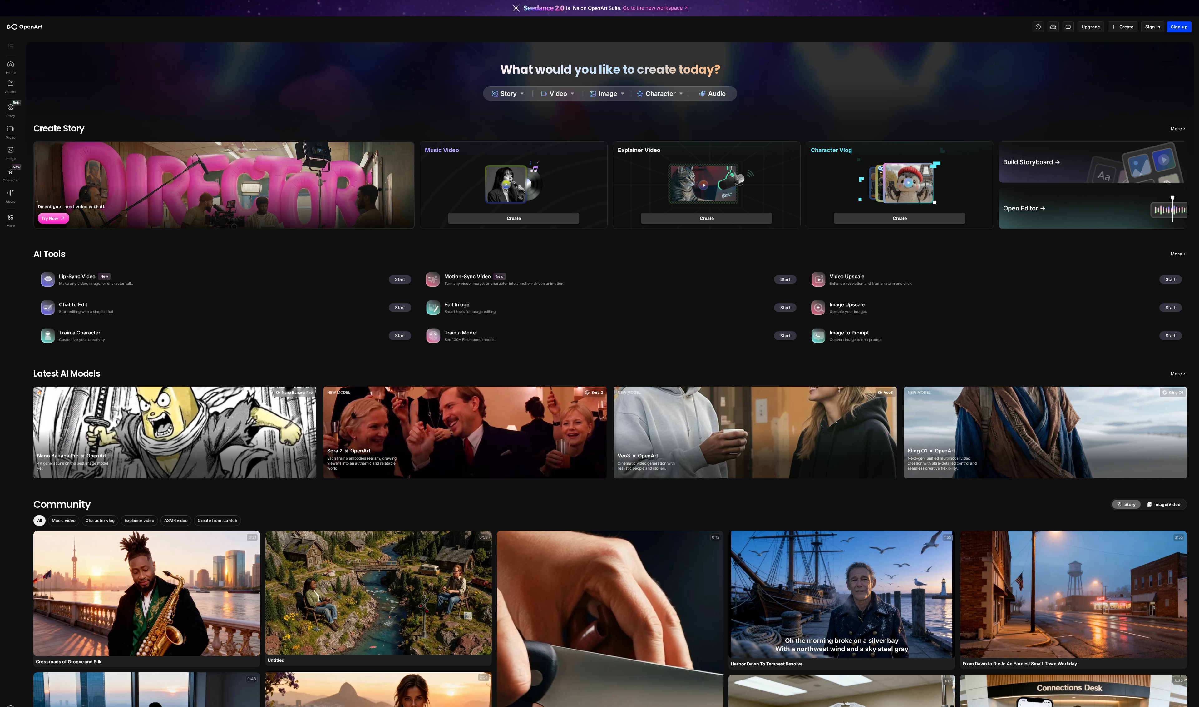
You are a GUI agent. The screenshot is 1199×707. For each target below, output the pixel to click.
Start (400, 279)
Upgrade (1091, 26)
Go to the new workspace (652, 8)
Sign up (1179, 26)
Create (1126, 26)
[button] (39, 520)
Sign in (1152, 26)
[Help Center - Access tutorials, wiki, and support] (1038, 26)
